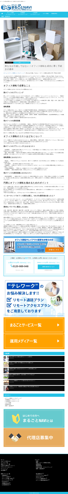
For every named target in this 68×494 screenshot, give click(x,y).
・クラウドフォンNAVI (41, 475)
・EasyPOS (4, 481)
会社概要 (3, 470)
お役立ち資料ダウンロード (8, 465)
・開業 (36, 461)
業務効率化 (54, 13)
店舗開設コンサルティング (22, 13)
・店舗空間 (4, 475)
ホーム (5, 73)
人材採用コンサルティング (35, 13)
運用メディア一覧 (5, 464)
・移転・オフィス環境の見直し (43, 462)
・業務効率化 (38, 465)
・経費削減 (38, 464)
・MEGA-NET (38, 477)
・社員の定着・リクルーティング (43, 467)
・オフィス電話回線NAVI (41, 480)
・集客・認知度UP (40, 468)
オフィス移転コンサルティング (10, 13)
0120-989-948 (20, 266)
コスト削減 (45, 13)
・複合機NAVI (38, 474)
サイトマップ (4, 468)
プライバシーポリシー (6, 467)
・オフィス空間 (5, 477)
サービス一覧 (4, 462)
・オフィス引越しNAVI (7, 478)
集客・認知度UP (5, 16)
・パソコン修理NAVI (40, 478)
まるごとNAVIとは (5, 461)
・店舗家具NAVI (5, 483)
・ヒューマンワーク (6, 480)
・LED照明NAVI (5, 484)
